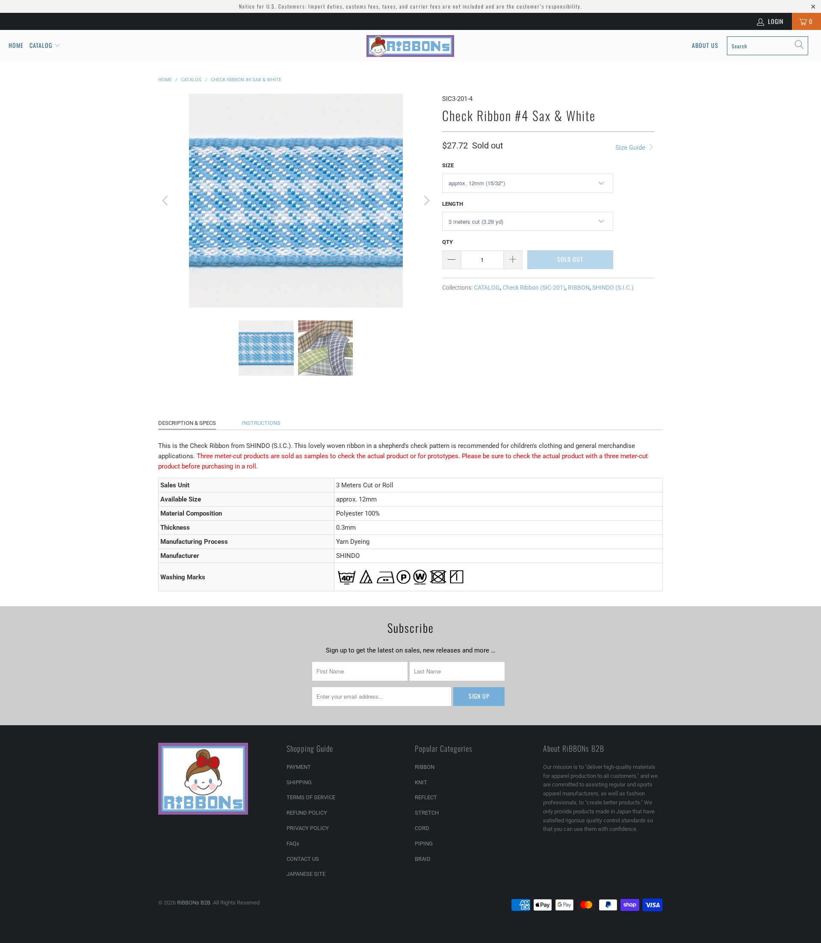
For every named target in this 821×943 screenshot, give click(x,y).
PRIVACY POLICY (307, 828)
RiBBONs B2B (193, 902)
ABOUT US (705, 45)
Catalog (41, 45)
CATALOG (487, 287)
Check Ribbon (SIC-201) (533, 287)
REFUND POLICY (306, 813)
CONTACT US (302, 859)
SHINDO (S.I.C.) (613, 287)
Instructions (261, 423)
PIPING (424, 843)
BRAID (423, 859)
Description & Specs (187, 423)
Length (452, 204)
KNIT (421, 782)
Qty (447, 242)
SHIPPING (299, 782)
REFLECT (426, 797)
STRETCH (427, 813)
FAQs (292, 843)
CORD (422, 828)
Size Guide (631, 147)
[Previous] (166, 201)
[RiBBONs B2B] (410, 46)
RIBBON (579, 287)
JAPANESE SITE (305, 874)
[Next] (425, 201)
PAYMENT (298, 767)
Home (16, 45)
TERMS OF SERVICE (310, 797)
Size (448, 165)
